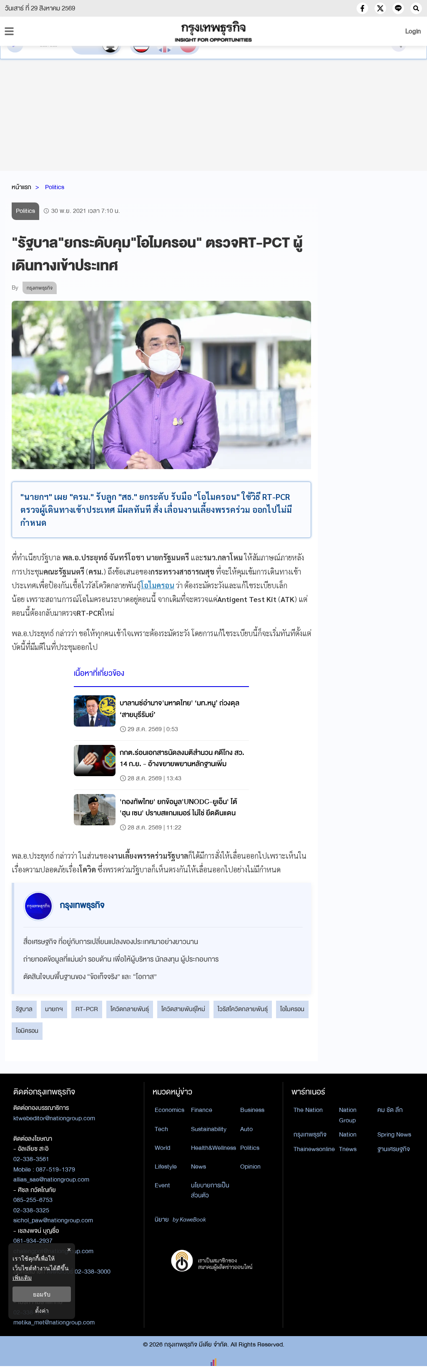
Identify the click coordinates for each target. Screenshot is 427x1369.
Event (162, 1185)
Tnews (348, 1149)
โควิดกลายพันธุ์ (130, 1009)
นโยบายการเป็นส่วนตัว (210, 1190)
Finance (201, 1109)
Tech (161, 1129)
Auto (246, 1129)
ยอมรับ (41, 1294)
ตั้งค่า (42, 1310)
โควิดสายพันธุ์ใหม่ (183, 1009)
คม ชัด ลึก (390, 1109)
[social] (362, 8)
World (162, 1147)
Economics (169, 1109)
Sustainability (208, 1129)
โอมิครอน (27, 1030)
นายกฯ (54, 1009)
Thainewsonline (314, 1149)
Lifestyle (166, 1166)
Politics (54, 187)
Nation (348, 1134)
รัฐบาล (24, 1009)
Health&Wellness (213, 1147)
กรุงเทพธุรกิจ (310, 1134)
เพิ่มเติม (22, 1278)
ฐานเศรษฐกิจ (393, 1149)
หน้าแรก (21, 187)
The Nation (308, 1109)
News (198, 1166)
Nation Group (348, 1115)
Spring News (394, 1134)
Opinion (250, 1166)
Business (252, 1109)
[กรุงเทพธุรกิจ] (213, 31)
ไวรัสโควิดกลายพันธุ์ (243, 1009)
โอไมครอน (292, 1009)
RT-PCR (86, 1009)
